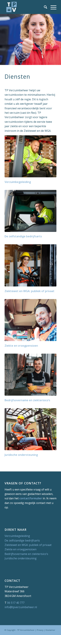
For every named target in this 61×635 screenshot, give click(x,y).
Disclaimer (50, 630)
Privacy (40, 630)
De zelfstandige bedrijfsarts (22, 540)
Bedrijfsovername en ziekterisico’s (26, 554)
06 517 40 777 (15, 603)
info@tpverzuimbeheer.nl (21, 607)
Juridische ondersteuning (21, 558)
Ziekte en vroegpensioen (20, 549)
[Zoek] (43, 7)
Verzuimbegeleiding (17, 536)
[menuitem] (43, 7)
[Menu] (51, 7)
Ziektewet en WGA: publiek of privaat (28, 545)
